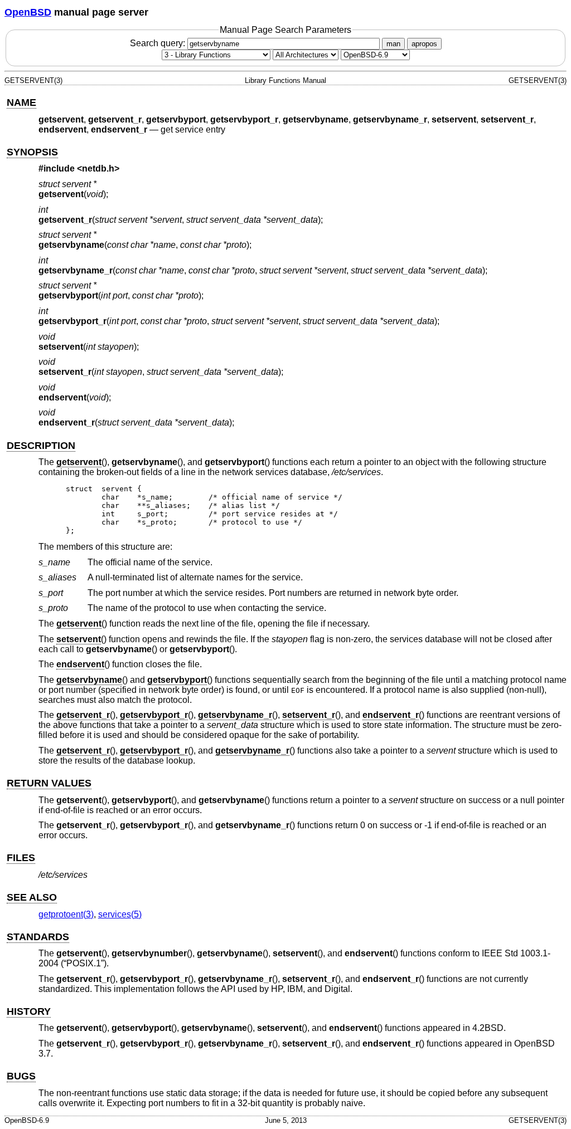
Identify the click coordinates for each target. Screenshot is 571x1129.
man (393, 44)
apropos (424, 44)
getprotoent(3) (66, 914)
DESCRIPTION (41, 445)
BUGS (21, 1076)
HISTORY (29, 1011)
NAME (21, 102)
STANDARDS (38, 936)
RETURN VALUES (49, 783)
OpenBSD (27, 12)
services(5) (120, 914)
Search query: (158, 43)
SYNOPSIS (32, 152)
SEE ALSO (32, 897)
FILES (21, 857)
